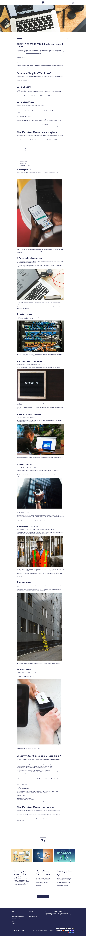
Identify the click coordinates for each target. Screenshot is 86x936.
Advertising (31, 911)
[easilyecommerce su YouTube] (23, 930)
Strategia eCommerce (33, 914)
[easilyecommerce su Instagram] (18, 930)
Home (13, 911)
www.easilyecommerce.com (27, 65)
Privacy (13, 923)
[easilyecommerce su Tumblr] (21, 930)
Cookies (13, 921)
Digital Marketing (32, 913)
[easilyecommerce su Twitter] (14, 930)
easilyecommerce (41, 928)
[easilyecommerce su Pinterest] (16, 930)
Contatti (13, 913)
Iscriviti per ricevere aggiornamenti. (55, 911)
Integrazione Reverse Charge (18, 916)
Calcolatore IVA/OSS (16, 914)
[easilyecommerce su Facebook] (12, 930)
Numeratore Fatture (16, 918)
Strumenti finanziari (33, 916)
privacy (50, 915)
